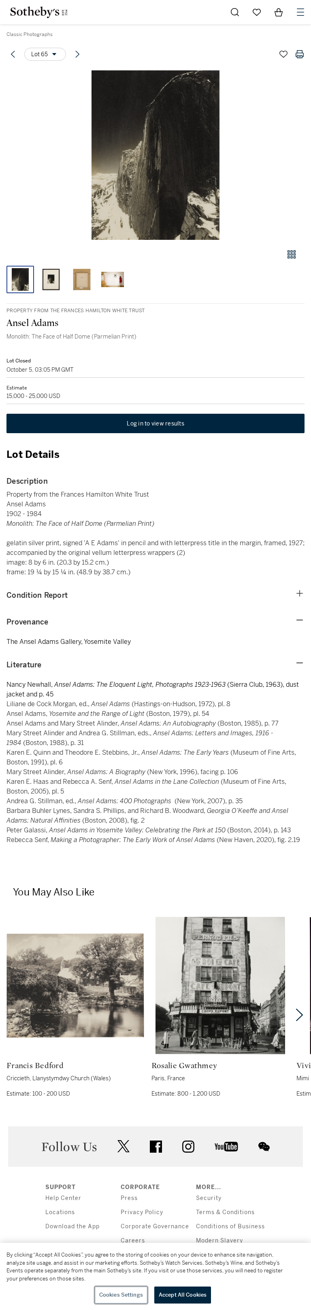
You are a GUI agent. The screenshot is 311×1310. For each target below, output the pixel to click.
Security (209, 1198)
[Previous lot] (13, 54)
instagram (188, 1147)
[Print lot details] (299, 54)
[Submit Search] (235, 12)
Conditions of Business (230, 1226)
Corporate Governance (155, 1226)
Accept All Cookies (183, 1294)
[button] (155, 155)
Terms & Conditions (225, 1212)
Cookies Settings (121, 1294)
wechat (264, 1146)
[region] (155, 1276)
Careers (133, 1240)
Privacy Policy (142, 1212)
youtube (226, 1146)
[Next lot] (77, 54)
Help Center (63, 1198)
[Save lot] (283, 54)
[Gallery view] (291, 254)
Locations (60, 1212)
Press (129, 1198)
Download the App (72, 1226)
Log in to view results (155, 423)
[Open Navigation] (300, 12)
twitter (123, 1146)
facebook (156, 1147)
